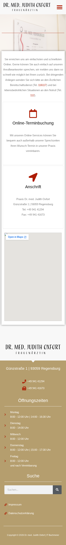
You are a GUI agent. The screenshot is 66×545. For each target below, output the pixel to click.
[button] (59, 7)
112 (32, 95)
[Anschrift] (33, 177)
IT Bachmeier (52, 535)
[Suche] (57, 489)
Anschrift (33, 186)
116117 (42, 85)
